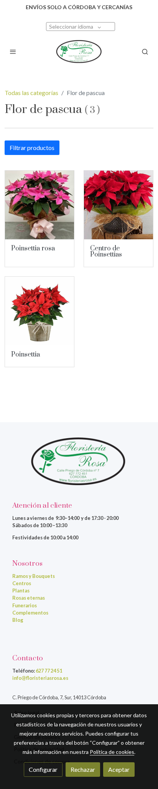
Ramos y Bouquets (33, 576)
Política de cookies (112, 752)
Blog (17, 620)
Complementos (30, 613)
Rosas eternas (28, 598)
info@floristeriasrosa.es (40, 678)
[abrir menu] (13, 51)
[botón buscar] (145, 51)
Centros (21, 583)
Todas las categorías (31, 92)
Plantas (21, 590)
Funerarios (24, 605)
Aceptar (119, 769)
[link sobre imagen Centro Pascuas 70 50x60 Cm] (118, 205)
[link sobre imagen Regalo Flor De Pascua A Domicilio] (39, 311)
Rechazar (83, 769)
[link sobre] (79, 465)
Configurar (43, 769)
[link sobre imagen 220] (39, 205)
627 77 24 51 (49, 671)
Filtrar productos (32, 147)
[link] (79, 51)
